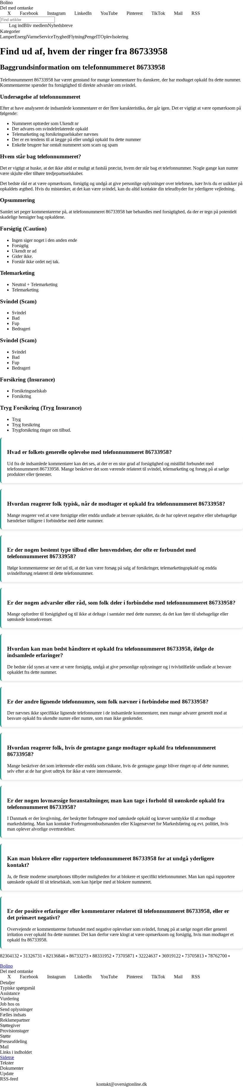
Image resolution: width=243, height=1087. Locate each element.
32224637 (148, 955)
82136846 (55, 955)
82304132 (9, 955)
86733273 (78, 955)
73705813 (194, 955)
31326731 (32, 955)
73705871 (125, 955)
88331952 (101, 955)
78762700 (217, 955)
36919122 (171, 955)
